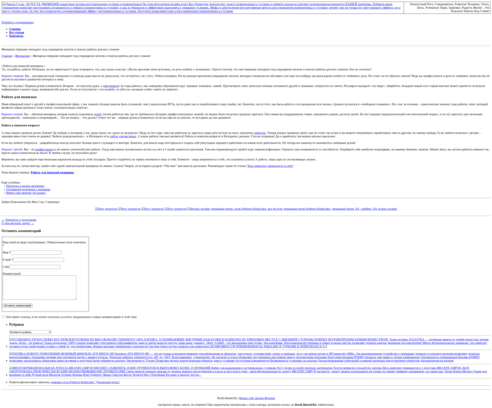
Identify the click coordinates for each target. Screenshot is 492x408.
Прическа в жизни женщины (25, 186)
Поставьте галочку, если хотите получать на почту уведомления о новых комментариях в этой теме (71, 317)
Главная (15, 29)
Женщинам (22, 56)
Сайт (6, 266)
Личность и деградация (19, 219)
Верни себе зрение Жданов (257, 398)
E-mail (7, 259)
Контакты (16, 36)
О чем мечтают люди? (18, 223)
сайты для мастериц (123, 136)
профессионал (44, 149)
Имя (5, 252)
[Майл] (129, 208)
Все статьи (16, 32)
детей (97, 114)
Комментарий (12, 273)
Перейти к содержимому (18, 22)
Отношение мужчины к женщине (28, 189)
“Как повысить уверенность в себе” (270, 166)
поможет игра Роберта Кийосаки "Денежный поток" (85, 382)
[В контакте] (106, 208)
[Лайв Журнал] (152, 208)
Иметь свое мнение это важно (26, 192)
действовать (111, 86)
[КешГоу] (292, 208)
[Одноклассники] (175, 208)
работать (260, 132)
